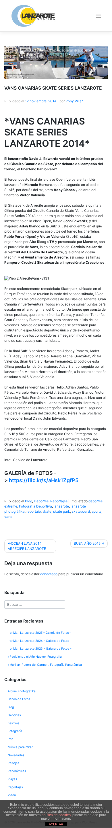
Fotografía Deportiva (35, 506)
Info (10, 739)
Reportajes (58, 501)
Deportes (41, 501)
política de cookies (56, 815)
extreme (10, 506)
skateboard (81, 511)
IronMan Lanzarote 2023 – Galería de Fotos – (39, 648)
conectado (48, 574)
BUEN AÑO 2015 (87, 543)
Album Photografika (22, 691)
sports (96, 511)
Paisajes (13, 763)
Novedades (16, 755)
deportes (95, 501)
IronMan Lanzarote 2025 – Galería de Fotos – (39, 633)
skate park (61, 511)
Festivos (13, 723)
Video (12, 795)
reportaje (33, 511)
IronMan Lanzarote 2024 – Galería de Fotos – (39, 641)
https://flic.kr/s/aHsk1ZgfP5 (43, 480)
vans (8, 516)
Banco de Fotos (19, 699)
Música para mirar (20, 747)
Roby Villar (74, 101)
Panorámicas (17, 771)
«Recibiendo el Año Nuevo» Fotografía (35, 657)
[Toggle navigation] (99, 16)
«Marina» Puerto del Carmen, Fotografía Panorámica (45, 665)
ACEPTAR (56, 824)
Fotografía (15, 731)
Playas (12, 779)
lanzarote (61, 506)
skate (47, 511)
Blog (28, 501)
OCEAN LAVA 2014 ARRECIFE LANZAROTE (27, 546)
